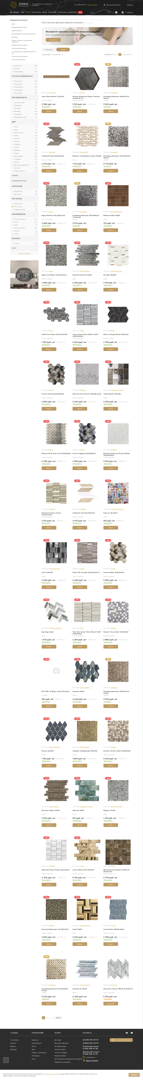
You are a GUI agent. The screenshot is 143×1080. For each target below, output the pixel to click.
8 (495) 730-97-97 (91, 1040)
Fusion (82, 568)
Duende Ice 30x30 (80, 989)
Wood (113, 866)
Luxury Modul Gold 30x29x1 (83, 870)
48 (120, 54)
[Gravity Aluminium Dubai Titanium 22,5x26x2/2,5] (87, 79)
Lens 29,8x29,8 (47, 572)
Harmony (83, 390)
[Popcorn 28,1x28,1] (118, 493)
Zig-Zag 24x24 (48, 632)
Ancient (113, 628)
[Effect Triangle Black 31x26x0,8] (118, 314)
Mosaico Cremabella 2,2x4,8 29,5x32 (87, 156)
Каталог (51, 19)
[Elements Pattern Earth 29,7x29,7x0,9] (56, 493)
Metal (51, 449)
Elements (52, 509)
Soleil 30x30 (77, 929)
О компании (14, 1040)
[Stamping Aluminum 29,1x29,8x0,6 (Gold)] (56, 969)
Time (81, 628)
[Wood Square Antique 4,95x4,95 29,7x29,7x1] (118, 852)
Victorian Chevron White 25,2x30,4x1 (118, 989)
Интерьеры (36, 1056)
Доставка (58, 1040)
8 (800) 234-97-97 (91, 1043)
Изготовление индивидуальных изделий (68, 1059)
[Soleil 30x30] (87, 909)
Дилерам (13, 1049)
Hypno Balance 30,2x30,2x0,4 (53, 215)
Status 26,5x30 (48, 751)
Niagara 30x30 (109, 810)
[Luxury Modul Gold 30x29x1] (87, 850)
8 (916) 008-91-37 (90, 1054)
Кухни (34, 1059)
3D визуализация (60, 1046)
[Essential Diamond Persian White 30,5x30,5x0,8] (118, 433)
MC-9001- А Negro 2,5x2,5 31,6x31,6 (56, 691)
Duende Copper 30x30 (51, 810)
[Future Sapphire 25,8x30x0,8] (87, 433)
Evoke (51, 330)
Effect (113, 330)
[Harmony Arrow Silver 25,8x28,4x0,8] (87, 374)
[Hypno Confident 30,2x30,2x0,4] (56, 255)
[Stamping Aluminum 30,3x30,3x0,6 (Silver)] (118, 136)
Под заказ (110, 1003)
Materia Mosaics (116, 211)
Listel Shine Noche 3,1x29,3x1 (53, 96)
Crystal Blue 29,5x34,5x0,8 (113, 929)
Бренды (13, 1046)
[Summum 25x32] (87, 671)
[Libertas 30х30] (87, 790)
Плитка (58, 19)
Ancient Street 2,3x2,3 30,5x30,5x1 (117, 751)
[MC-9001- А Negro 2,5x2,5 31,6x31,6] (56, 671)
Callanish (52, 152)
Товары (63, 49)
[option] (24, 274)
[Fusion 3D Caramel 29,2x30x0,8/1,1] (87, 552)
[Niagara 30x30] (118, 790)
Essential (114, 449)
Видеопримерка (60, 1056)
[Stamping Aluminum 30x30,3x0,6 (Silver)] (118, 76)
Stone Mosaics (85, 271)
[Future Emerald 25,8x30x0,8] (56, 374)
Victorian (114, 985)
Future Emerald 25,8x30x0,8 (53, 394)
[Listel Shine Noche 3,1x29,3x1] (56, 76)
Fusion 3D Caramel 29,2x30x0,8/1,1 (86, 572)
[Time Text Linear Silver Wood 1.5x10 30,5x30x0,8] (87, 612)
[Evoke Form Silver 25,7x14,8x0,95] (56, 314)
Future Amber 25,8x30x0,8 (113, 572)
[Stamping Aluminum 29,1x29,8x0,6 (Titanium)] (87, 195)
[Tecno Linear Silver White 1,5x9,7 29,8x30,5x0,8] (87, 314)
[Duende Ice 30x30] (87, 969)
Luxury (82, 866)
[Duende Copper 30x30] (56, 790)
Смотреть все (127, 54)
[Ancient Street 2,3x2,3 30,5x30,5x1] (118, 731)
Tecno (82, 330)
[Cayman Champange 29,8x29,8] (87, 731)
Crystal (113, 925)
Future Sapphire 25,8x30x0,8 (84, 453)
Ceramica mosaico (117, 390)
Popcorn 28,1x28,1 (110, 513)
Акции (34, 1046)
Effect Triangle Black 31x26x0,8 (116, 334)
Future (51, 390)
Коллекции (49, 49)
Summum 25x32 (78, 691)
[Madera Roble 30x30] (118, 195)
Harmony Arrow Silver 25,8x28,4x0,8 (87, 394)
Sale (33, 1049)
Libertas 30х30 (78, 810)
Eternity (51, 925)
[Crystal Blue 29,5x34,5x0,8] (118, 909)
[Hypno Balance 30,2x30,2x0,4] (56, 195)
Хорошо (134, 1075)
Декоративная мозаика (70, 19)
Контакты (87, 1033)
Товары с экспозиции (39, 1052)
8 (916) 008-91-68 (90, 1048)
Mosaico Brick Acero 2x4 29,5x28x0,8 (56, 453)
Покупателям (37, 1033)
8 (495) (80, 5)
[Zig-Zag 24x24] (56, 612)
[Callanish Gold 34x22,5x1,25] (87, 493)
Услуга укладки (60, 1049)
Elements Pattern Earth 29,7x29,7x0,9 (51, 514)
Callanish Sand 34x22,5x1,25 (53, 156)
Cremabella (84, 152)
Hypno (51, 211)
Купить (49, 111)
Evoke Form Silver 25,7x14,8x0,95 (54, 334)
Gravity (82, 92)
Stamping (114, 92)
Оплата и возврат (61, 1052)
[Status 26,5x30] (56, 731)
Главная (44, 19)
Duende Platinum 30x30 (82, 275)
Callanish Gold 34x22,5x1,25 (84, 513)
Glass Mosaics (85, 687)
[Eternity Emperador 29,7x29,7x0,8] (56, 909)
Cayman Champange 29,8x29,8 (85, 751)
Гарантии (35, 1040)
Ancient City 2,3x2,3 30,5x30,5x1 (115, 632)
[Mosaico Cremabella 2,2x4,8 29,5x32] (87, 136)
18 (116, 54)
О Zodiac (14, 1033)
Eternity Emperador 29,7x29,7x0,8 (55, 929)
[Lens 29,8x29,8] (56, 552)
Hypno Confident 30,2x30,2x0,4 (54, 275)
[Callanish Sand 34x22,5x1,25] (56, 136)
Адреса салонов (92, 1061)
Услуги (58, 1033)
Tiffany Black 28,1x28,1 (112, 394)
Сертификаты (37, 1043)
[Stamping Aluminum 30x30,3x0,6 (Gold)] (118, 671)
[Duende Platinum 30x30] (87, 255)
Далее (58, 1018)
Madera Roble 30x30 (111, 215)
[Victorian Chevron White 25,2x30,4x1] (118, 969)
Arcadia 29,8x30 (109, 275)
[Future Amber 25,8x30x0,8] (118, 552)
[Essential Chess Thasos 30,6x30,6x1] (56, 850)
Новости (13, 1043)
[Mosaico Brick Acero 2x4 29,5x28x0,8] (56, 433)
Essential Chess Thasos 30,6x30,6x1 (56, 870)
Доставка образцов (61, 1043)
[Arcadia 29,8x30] (118, 255)
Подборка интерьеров (62, 1062)
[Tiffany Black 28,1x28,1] (118, 374)
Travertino (52, 92)
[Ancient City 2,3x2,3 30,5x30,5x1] (118, 612)
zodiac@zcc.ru (91, 1057)
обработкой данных (51, 1074)
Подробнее (53, 40)
